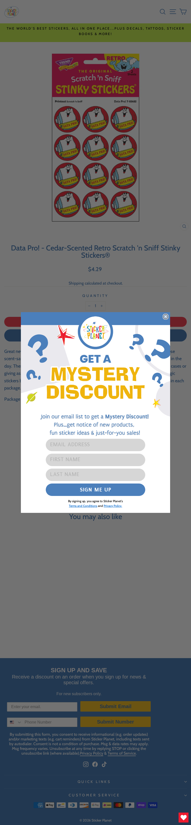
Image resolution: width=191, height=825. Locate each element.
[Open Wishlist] (184, 818)
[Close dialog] (165, 316)
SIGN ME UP (95, 489)
